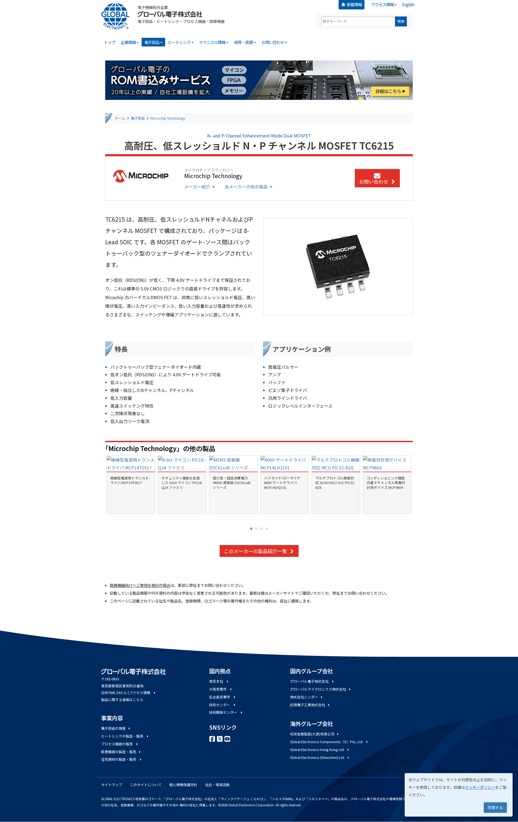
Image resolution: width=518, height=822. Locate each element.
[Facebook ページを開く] (212, 738)
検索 (400, 21)
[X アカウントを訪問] (220, 738)
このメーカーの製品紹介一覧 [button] (255, 550)
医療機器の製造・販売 (118, 751)
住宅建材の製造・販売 (119, 759)
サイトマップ (111, 784)
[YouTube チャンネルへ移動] (227, 738)
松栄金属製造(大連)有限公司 (312, 733)
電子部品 (152, 42)
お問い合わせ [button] (373, 181)
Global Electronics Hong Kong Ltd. (317, 749)
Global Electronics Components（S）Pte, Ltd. (326, 741)
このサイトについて (146, 784)
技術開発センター (223, 712)
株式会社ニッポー (304, 696)
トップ (109, 42)
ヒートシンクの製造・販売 (122, 736)
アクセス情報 (382, 4)
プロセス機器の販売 (117, 743)
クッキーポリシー (480, 787)
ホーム (120, 118)
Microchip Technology (168, 118)
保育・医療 (243, 42)
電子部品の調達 (113, 728)
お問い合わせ (273, 42)
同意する (495, 807)
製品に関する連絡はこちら (122, 699)
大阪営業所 (218, 689)
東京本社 (216, 681)
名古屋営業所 (220, 696)
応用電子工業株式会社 (307, 704)
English (408, 4)
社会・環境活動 (217, 784)
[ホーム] (117, 16)
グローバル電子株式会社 (309, 681)
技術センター (220, 704)
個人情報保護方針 (183, 784)
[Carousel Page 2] (256, 528)
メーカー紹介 (197, 186)
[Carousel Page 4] (266, 528)
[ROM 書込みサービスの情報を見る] (259, 80)
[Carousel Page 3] (261, 528)
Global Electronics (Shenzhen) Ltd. (317, 757)
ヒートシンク (179, 42)
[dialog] (459, 795)
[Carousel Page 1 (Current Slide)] (251, 528)
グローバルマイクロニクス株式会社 (318, 689)
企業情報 (128, 42)
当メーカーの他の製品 (246, 186)
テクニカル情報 (212, 42)
